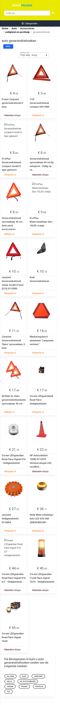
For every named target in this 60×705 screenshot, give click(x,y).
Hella (9, 681)
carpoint (38, 676)
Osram (10, 687)
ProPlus (39, 687)
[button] (29, 23)
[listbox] (34, 55)
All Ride (10, 676)
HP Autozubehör (28, 681)
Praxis (24, 687)
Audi (24, 676)
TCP (8, 692)
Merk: (8, 46)
